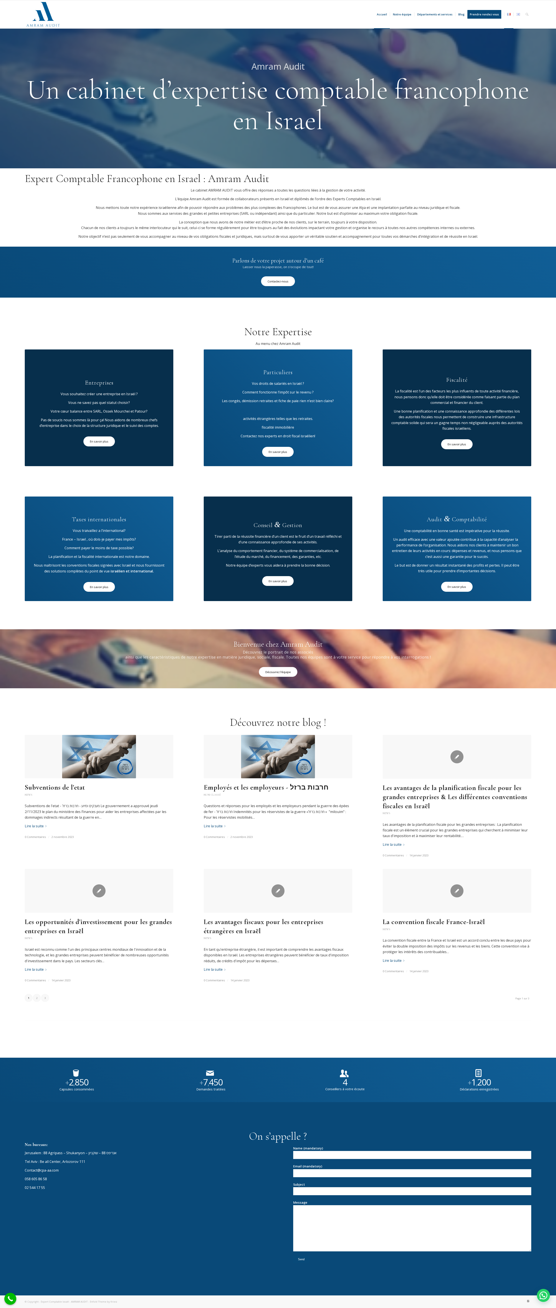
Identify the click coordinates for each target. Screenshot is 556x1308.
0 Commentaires (35, 837)
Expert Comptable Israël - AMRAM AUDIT (64, 1301)
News (28, 795)
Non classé (212, 795)
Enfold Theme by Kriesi (103, 1301)
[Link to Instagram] (528, 1301)
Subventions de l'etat (55, 787)
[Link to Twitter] (515, 1301)
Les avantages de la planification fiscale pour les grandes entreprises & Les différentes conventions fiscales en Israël (455, 796)
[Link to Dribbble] (521, 1301)
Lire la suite (34, 826)
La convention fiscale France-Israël (434, 922)
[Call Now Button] (10, 1299)
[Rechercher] (527, 14)
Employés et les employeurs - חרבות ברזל (266, 787)
